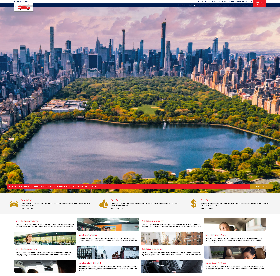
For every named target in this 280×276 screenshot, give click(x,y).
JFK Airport (211, 5)
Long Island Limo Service (22, 1)
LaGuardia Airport (220, 5)
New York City (231, 5)
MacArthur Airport (201, 5)
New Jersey (249, 5)
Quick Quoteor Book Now (260, 3)
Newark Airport (240, 5)
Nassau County (181, 5)
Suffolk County (191, 5)
